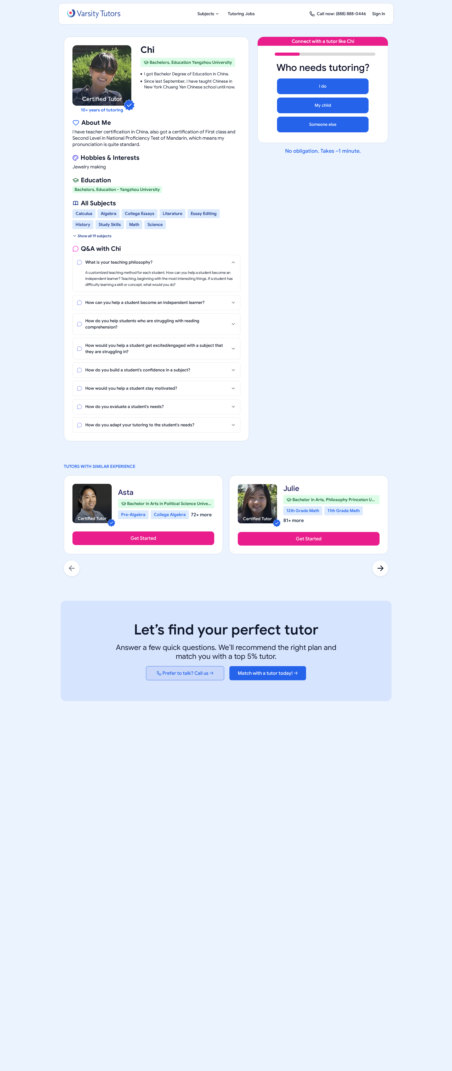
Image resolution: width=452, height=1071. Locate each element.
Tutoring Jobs (241, 13)
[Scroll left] (72, 568)
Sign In (378, 13)
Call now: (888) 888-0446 (341, 13)
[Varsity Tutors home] (93, 13)
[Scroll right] (380, 568)
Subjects (205, 13)
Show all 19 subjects (94, 236)
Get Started (143, 538)
